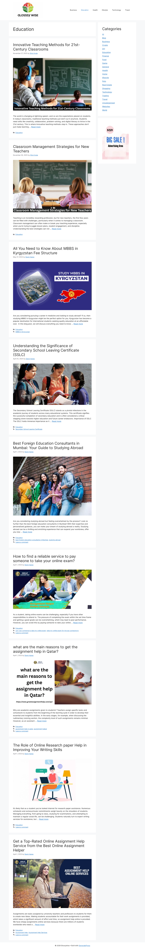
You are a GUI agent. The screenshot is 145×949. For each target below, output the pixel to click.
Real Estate (107, 85)
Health (95, 10)
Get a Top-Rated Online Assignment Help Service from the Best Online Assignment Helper (48, 845)
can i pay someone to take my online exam (30, 630)
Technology (116, 10)
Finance (105, 56)
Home (104, 74)
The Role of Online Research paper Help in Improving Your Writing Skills (50, 747)
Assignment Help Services (38, 932)
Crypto (105, 45)
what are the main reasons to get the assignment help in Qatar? (45, 649)
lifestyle (105, 10)
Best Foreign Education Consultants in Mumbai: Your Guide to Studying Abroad (48, 445)
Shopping (106, 88)
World (104, 110)
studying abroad (55, 540)
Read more (36, 127)
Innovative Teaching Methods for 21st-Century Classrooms (46, 46)
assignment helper (40, 729)
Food (104, 60)
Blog (104, 38)
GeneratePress (84, 946)
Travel (127, 10)
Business (73, 10)
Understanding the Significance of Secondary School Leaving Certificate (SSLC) (46, 350)
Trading (105, 96)
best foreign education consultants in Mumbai (31, 540)
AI (103, 34)
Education (85, 10)
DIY (103, 49)
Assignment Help (21, 932)
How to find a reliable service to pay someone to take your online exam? (44, 558)
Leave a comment (21, 542)
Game (104, 63)
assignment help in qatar (24, 729)
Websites (106, 106)
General (105, 67)
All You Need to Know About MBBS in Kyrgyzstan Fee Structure (45, 250)
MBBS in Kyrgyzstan (22, 332)
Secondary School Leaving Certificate (28, 429)
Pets (104, 81)
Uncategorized (108, 103)
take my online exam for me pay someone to (63, 630)
